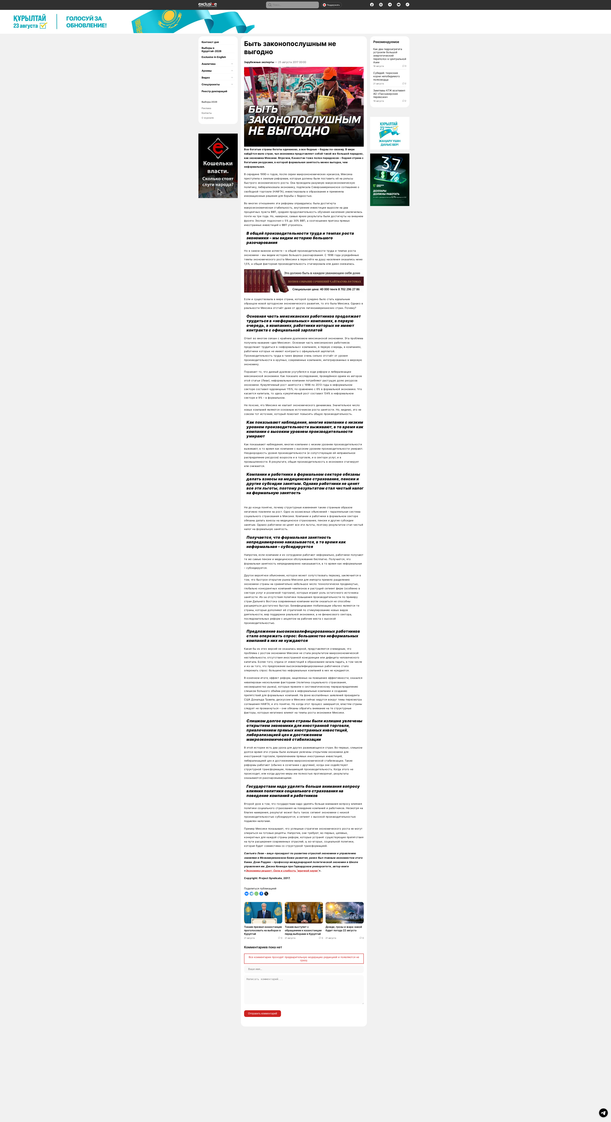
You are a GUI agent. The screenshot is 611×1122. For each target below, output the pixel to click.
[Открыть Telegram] (603, 1112)
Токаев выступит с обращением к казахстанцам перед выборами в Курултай (303, 930)
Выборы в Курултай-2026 (211, 49)
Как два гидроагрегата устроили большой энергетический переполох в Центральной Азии (389, 55)
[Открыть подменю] (232, 63)
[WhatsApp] (256, 894)
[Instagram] (381, 5)
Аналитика (208, 63)
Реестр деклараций (214, 91)
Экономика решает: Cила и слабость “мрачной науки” (282, 870)
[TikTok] (407, 5)
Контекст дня (210, 42)
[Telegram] (390, 5)
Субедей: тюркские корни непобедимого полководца (386, 76)
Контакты (207, 113)
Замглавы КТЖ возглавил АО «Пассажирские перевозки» (389, 94)
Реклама (206, 108)
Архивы (207, 70)
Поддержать (333, 5)
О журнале (208, 117)
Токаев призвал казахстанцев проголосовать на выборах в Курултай (263, 930)
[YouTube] (398, 5)
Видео (206, 77)
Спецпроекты (211, 84)
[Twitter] (266, 894)
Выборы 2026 (209, 101)
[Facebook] (372, 5)
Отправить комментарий (262, 1013)
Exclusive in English (214, 57)
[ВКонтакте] (247, 894)
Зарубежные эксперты (259, 62)
